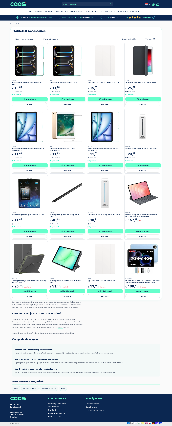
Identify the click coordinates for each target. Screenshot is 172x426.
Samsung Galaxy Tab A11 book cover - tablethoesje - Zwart (66, 281)
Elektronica (49, 11)
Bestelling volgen (92, 407)
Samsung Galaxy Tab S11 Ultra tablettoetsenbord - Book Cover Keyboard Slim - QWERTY (141, 215)
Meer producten (134, 11)
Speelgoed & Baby (107, 11)
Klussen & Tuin (61, 11)
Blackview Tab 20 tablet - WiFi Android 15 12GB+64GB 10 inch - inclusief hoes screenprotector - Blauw (142, 281)
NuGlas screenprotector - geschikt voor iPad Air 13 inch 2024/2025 (103, 149)
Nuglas (14, 80)
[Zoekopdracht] (110, 4)
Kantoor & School (92, 11)
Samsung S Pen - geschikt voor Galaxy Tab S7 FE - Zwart (65, 215)
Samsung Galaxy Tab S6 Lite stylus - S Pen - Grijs (140, 148)
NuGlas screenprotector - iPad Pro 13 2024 (63, 82)
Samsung (128, 146)
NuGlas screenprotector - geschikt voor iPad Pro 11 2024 (28, 83)
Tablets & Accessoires (19, 23)
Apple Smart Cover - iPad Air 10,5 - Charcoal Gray (140, 82)
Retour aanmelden (92, 404)
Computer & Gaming (76, 11)
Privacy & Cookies (54, 416)
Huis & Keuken (121, 11)
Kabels (16, 388)
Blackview (128, 279)
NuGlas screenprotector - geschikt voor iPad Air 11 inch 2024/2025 (28, 149)
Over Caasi (52, 410)
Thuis (11, 23)
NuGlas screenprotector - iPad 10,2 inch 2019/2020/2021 (62, 149)
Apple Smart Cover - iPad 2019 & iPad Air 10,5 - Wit (104, 82)
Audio (63, 388)
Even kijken (29, 104)
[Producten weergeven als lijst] (158, 39)
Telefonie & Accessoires (49, 388)
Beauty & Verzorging (35, 11)
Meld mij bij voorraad (142, 231)
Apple (89, 80)
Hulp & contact (53, 407)
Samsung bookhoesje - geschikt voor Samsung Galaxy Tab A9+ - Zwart (29, 281)
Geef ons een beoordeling (95, 410)
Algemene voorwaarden (56, 413)
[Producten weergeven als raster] (154, 39)
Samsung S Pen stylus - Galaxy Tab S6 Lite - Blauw (104, 214)
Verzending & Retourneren (57, 404)
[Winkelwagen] (159, 4)
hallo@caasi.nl (15, 407)
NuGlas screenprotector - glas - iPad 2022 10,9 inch (28, 214)
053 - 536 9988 (15, 405)
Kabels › (60, 327)
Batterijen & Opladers (29, 388)
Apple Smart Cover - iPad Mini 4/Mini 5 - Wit (101, 281)
